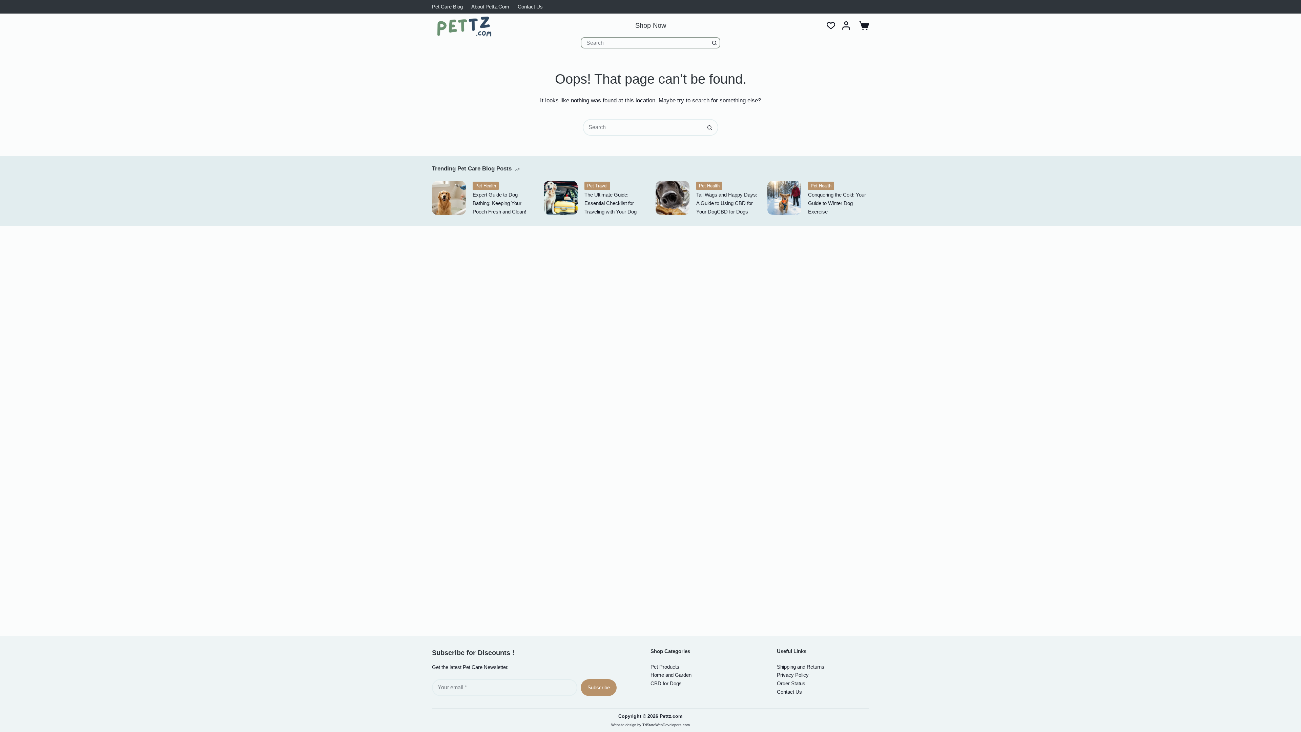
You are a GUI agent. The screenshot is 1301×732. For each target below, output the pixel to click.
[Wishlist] (831, 25)
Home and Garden (670, 675)
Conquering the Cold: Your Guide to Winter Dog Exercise (837, 203)
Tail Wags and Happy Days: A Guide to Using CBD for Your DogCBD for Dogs (726, 203)
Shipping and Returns (800, 667)
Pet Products (664, 667)
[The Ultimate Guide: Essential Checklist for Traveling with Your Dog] (561, 198)
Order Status (791, 683)
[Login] (846, 25)
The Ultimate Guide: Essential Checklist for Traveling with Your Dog (610, 203)
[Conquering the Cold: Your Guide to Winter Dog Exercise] (784, 198)
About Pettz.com (490, 6)
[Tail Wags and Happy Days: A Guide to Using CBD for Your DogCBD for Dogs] (672, 198)
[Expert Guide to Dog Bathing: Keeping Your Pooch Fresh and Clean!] (449, 198)
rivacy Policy (793, 675)
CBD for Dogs (666, 683)
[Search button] (714, 42)
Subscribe (598, 687)
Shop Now (650, 25)
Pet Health (485, 185)
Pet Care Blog (447, 6)
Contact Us (530, 6)
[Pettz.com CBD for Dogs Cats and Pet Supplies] (464, 26)
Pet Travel (597, 185)
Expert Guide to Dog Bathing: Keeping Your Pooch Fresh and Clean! (499, 203)
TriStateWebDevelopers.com (666, 725)
